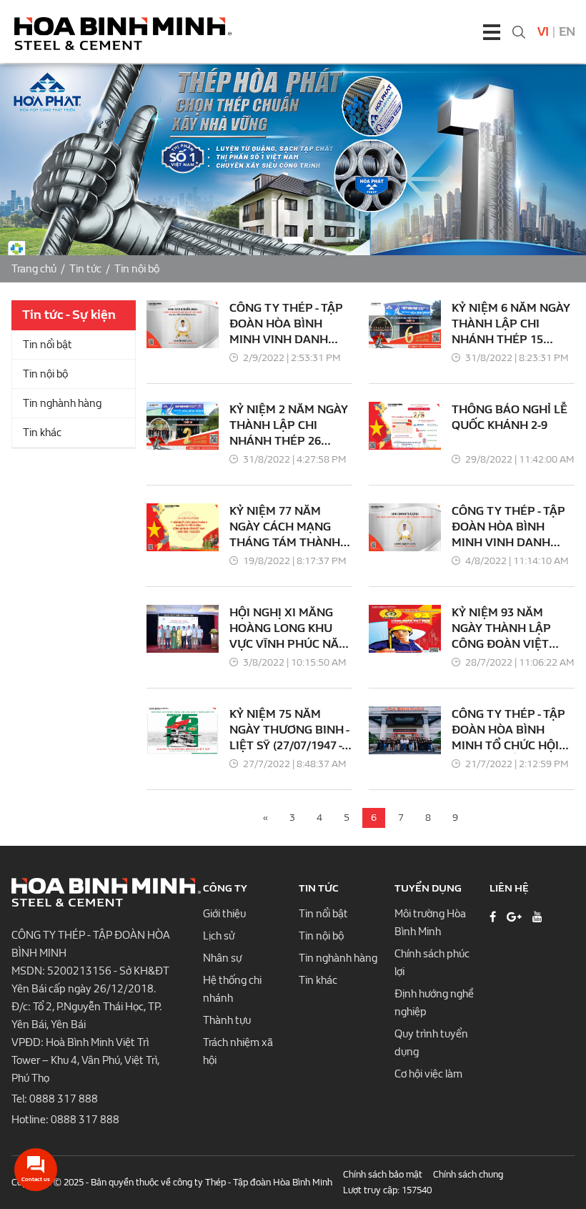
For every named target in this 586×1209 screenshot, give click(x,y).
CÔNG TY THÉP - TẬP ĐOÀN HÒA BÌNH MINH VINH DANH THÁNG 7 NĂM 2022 (508, 527)
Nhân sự (222, 958)
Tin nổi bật (47, 344)
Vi (543, 32)
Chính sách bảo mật (382, 1174)
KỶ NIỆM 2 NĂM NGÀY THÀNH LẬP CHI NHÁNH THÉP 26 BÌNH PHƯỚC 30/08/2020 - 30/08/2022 (288, 426)
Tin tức (85, 268)
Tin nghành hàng (62, 403)
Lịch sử (218, 935)
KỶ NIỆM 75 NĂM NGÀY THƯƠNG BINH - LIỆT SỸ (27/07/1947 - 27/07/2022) (289, 730)
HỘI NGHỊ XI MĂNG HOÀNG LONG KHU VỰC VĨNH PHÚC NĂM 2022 (289, 629)
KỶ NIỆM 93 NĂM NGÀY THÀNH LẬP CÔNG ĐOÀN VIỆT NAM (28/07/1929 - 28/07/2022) (501, 629)
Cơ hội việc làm (428, 1073)
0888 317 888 (63, 1098)
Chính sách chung (468, 1174)
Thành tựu (227, 1020)
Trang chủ (33, 268)
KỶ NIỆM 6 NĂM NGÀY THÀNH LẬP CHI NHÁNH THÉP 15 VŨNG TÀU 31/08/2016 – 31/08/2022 (512, 324)
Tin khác (42, 432)
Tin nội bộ (136, 268)
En (567, 32)
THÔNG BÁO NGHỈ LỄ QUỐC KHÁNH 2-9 (509, 417)
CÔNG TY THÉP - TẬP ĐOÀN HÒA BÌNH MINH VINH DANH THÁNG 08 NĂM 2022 (286, 324)
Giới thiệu (224, 913)
